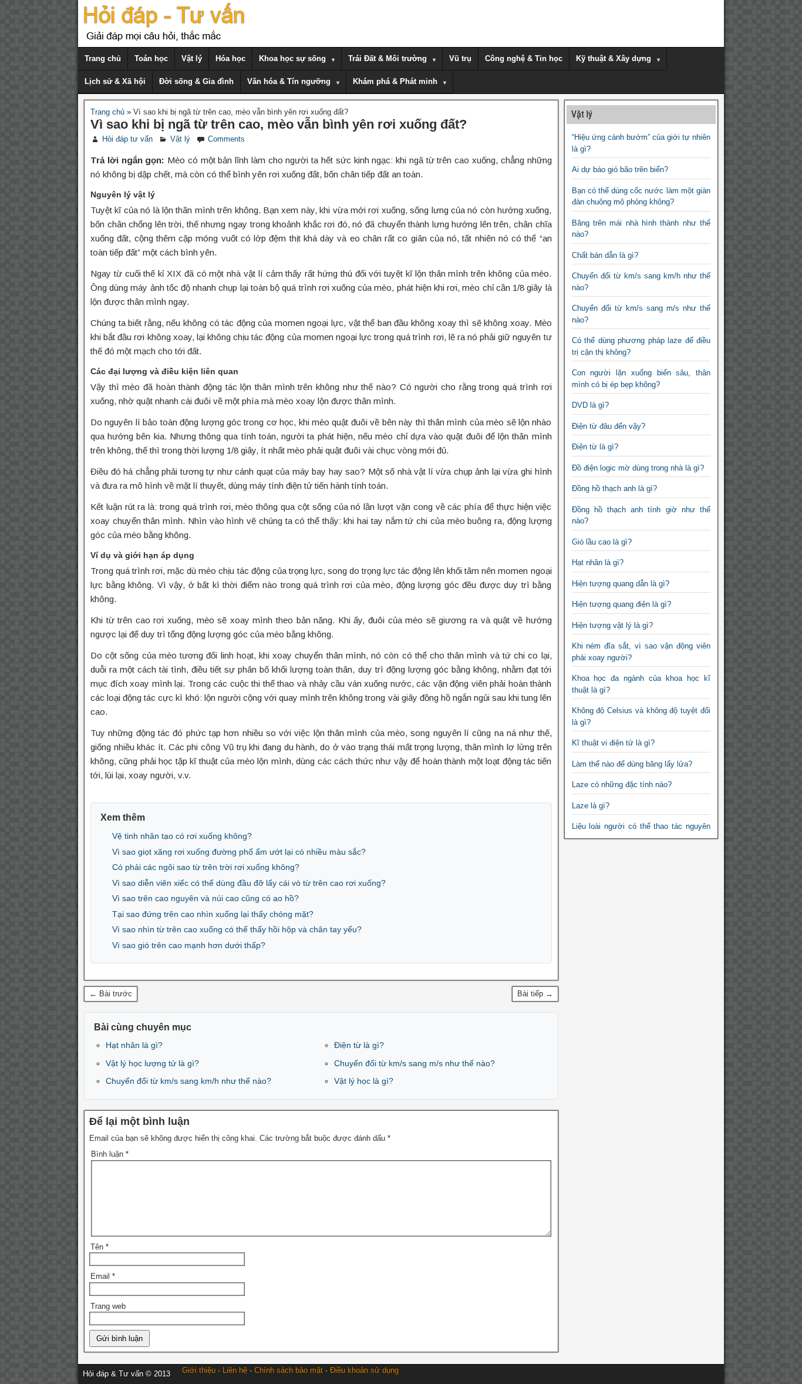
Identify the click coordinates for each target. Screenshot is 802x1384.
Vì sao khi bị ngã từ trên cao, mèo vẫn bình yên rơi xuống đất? (278, 124)
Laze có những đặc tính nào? (622, 784)
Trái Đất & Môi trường (387, 58)
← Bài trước (110, 993)
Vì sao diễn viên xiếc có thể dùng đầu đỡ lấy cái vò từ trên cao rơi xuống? (249, 883)
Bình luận (110, 1154)
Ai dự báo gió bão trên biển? (620, 169)
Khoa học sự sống (292, 58)
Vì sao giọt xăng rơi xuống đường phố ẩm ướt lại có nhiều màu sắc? (239, 851)
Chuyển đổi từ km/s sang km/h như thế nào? (188, 1081)
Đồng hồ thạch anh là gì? (614, 488)
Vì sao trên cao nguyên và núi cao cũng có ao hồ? (205, 898)
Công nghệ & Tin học (523, 58)
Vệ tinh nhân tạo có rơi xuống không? (182, 836)
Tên (99, 1246)
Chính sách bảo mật (288, 1370)
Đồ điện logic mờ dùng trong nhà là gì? (638, 467)
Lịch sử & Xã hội (115, 81)
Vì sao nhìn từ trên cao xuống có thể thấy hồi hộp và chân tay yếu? (237, 929)
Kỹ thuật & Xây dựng (613, 58)
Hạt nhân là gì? (134, 1045)
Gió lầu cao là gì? (602, 542)
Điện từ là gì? (359, 1045)
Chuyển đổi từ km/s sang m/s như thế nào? (414, 1063)
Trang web (108, 1306)
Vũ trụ (460, 58)
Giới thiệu (198, 1370)
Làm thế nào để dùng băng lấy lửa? (632, 764)
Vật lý (191, 58)
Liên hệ (235, 1370)
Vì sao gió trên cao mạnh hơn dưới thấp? (188, 945)
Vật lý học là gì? (363, 1081)
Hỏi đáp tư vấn (127, 139)
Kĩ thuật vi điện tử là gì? (613, 742)
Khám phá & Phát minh (395, 81)
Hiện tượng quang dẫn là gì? (620, 583)
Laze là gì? (590, 805)
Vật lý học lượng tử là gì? (152, 1063)
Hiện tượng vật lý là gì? (612, 625)
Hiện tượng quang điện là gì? (621, 604)
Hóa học (230, 58)
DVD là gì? (590, 405)
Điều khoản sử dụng (364, 1370)
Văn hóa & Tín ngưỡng (289, 81)
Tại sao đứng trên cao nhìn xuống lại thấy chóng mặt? (213, 914)
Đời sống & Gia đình (196, 81)
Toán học (151, 58)
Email (102, 1276)
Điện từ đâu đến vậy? (608, 426)
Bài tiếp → (535, 993)
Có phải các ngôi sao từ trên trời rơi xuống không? (205, 867)
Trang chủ (103, 58)
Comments (226, 139)
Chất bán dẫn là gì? (605, 255)
